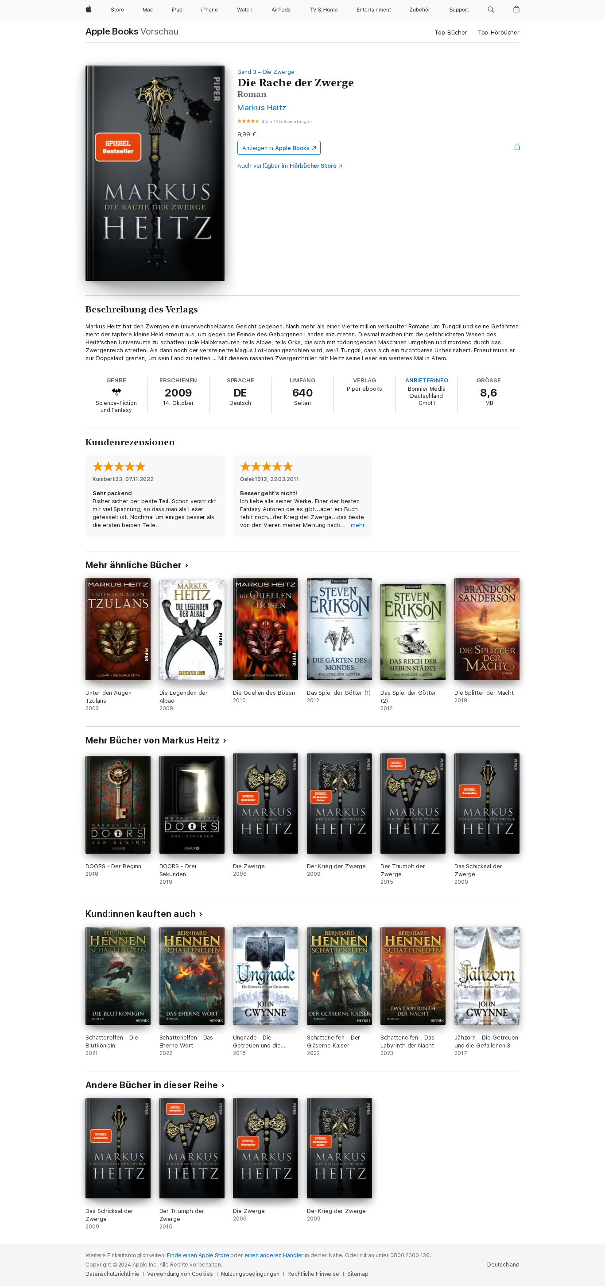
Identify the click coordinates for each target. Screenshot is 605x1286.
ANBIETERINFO (426, 380)
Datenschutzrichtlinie (112, 1274)
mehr (358, 525)
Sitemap (357, 1274)
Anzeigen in (276, 148)
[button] (491, 9)
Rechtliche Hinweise (313, 1274)
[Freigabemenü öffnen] (517, 148)
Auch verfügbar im (287, 165)
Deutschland (503, 1265)
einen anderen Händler (273, 1255)
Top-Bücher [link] (450, 32)
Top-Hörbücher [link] (499, 32)
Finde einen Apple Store (198, 1255)
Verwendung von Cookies (180, 1274)
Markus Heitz (262, 107)
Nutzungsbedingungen (250, 1274)
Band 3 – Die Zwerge (266, 72)
